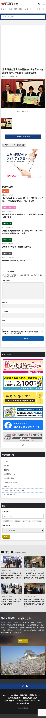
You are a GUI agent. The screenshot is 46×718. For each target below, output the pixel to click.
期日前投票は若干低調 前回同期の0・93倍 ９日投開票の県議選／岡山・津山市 (22, 231)
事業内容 (7, 470)
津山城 (39, 521)
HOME (3, 9)
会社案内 (7, 466)
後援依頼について (9, 474)
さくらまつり (26, 521)
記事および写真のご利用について (14, 490)
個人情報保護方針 (9, 494)
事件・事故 (18, 9)
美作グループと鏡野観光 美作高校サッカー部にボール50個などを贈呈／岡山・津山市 (11, 575)
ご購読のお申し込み (10, 482)
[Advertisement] (23, 36)
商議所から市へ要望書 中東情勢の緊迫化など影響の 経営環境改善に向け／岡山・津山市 (34, 602)
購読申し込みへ (23, 640)
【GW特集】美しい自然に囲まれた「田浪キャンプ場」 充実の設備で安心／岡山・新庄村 (22, 199)
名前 (4, 302)
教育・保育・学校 (10, 207)
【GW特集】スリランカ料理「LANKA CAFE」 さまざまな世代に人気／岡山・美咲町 (34, 575)
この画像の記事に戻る (23, 136)
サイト (4, 320)
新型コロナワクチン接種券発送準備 (16, 247)
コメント (6, 280)
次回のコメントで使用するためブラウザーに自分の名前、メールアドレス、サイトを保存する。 (22, 332)
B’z (34, 521)
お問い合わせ (8, 486)
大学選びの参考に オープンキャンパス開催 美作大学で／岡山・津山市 (11, 601)
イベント (37, 9)
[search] (42, 17)
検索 (5, 536)
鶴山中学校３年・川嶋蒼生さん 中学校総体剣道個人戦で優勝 (22, 215)
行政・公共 (8, 223)
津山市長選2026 (8, 521)
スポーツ (28, 9)
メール (5, 311)
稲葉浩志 (17, 521)
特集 (10, 9)
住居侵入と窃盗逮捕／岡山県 (13, 260)
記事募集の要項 (9, 478)
